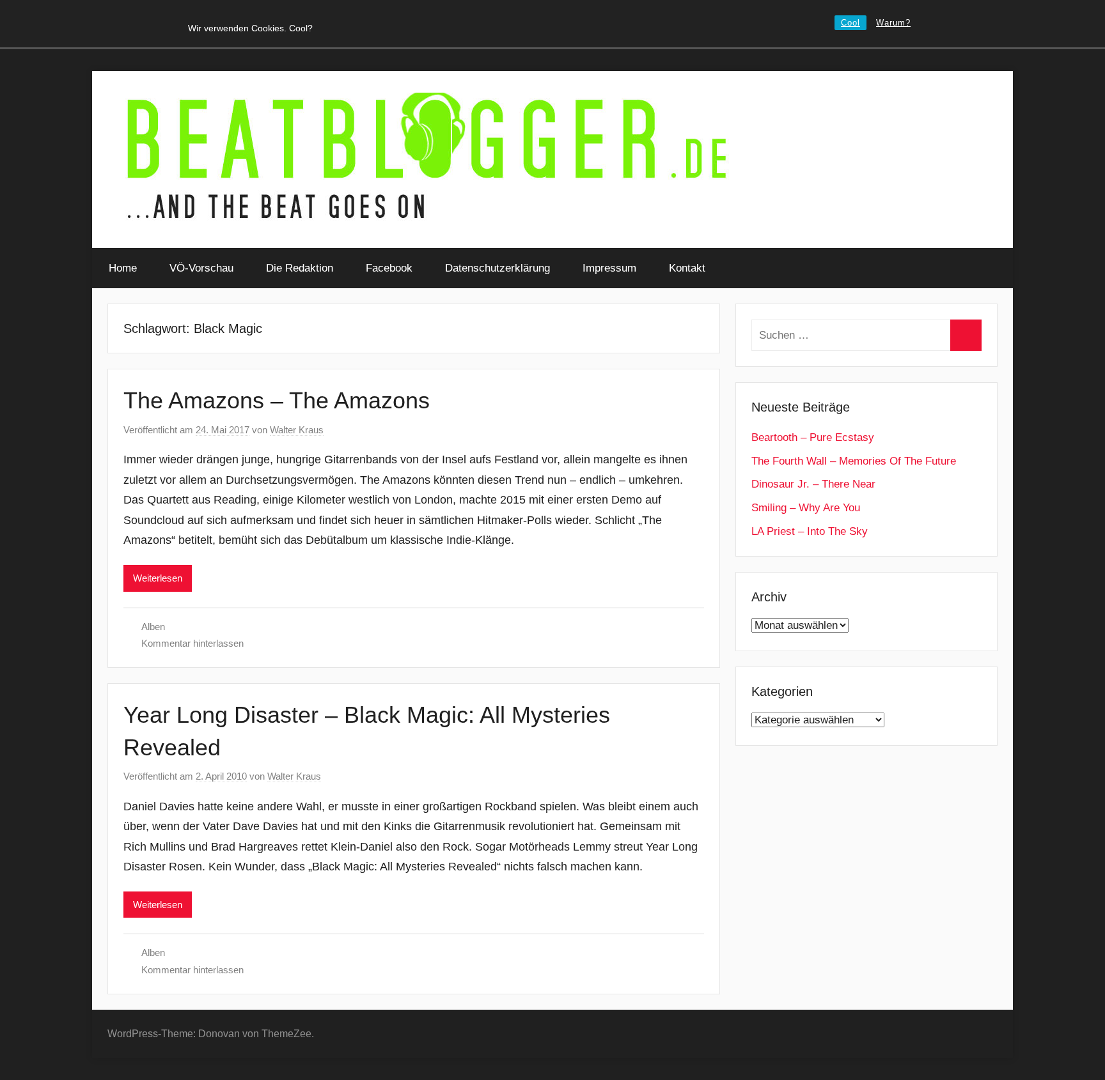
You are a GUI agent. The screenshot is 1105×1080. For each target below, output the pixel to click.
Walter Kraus (297, 429)
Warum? (893, 22)
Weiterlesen (157, 578)
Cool (850, 22)
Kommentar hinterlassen (192, 643)
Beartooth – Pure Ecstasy (812, 437)
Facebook (389, 268)
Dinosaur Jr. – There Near (813, 484)
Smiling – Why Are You (805, 508)
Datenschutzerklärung (497, 268)
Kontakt (687, 268)
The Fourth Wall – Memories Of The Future (853, 461)
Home (123, 268)
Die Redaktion (299, 268)
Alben (153, 626)
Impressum (609, 268)
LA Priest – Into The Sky (809, 531)
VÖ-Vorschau (201, 268)
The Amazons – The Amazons (276, 400)
